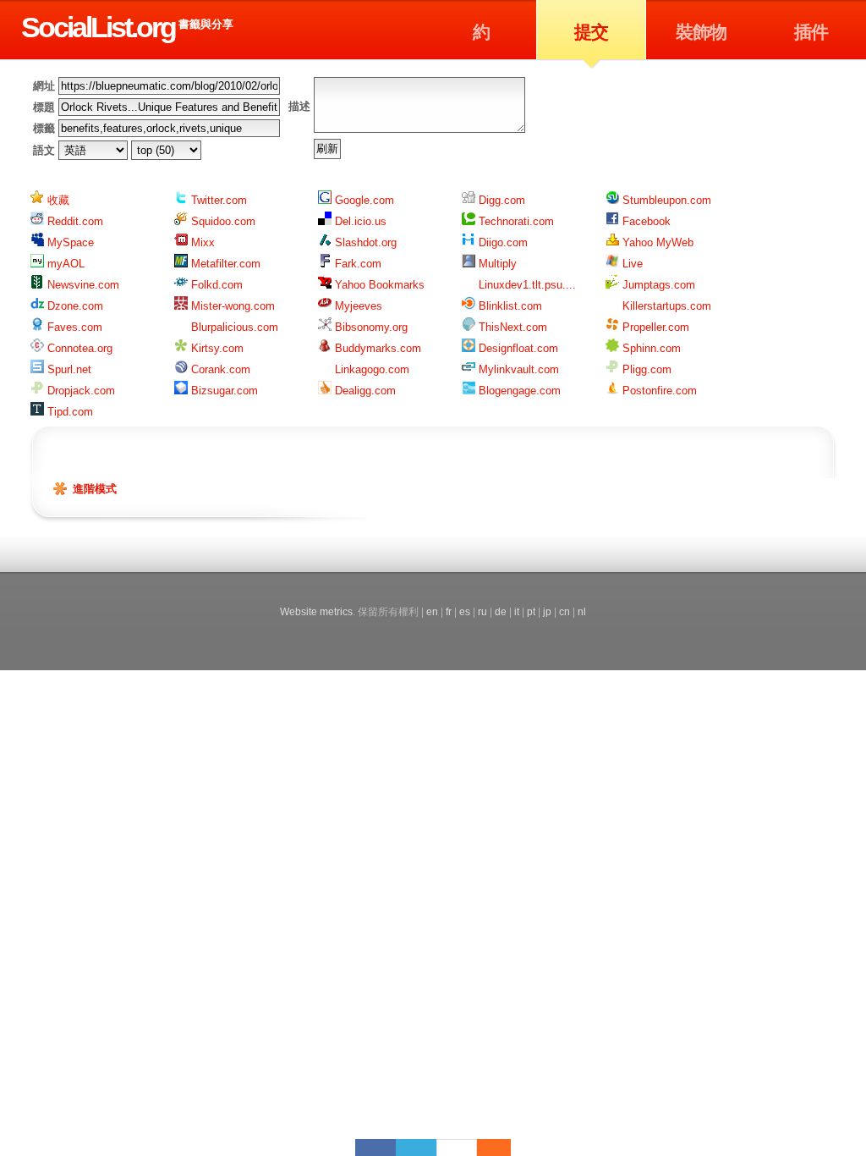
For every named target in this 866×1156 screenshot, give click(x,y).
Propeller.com (654, 327)
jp (547, 611)
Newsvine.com (81, 284)
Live (631, 263)
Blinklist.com (508, 306)
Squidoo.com (221, 221)
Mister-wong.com (231, 306)
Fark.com (356, 263)
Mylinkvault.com (517, 369)
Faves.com (73, 327)
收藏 (56, 200)
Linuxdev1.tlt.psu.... (525, 284)
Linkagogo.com (370, 369)
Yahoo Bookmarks (378, 284)
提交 (591, 31)
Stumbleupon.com (665, 200)
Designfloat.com (516, 348)
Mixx (201, 242)
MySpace (69, 242)
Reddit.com (73, 221)
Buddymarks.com (376, 348)
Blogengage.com (518, 390)
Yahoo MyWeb (656, 242)
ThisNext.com (511, 327)
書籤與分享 (205, 24)
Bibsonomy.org (370, 327)
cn (564, 611)
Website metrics (316, 611)
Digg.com (500, 200)
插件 (811, 31)
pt (531, 611)
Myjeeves (357, 306)
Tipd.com (68, 411)
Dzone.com (73, 306)
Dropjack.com (79, 390)
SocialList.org (98, 27)
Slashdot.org (364, 242)
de (501, 611)
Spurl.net (67, 369)
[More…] (485, 1147)
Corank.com (219, 369)
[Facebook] (375, 1147)
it (516, 611)
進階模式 (95, 488)
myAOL (64, 263)
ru (482, 611)
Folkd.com (215, 284)
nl (582, 611)
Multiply (496, 263)
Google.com (363, 200)
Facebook (645, 221)
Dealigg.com (364, 390)
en (432, 611)
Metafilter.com (224, 263)
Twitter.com (217, 200)
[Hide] (502, 1147)
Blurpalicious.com (233, 327)
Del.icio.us (359, 221)
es (464, 611)
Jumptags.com (657, 284)
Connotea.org (78, 348)
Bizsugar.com (223, 390)
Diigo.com (501, 242)
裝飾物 (701, 31)
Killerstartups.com (665, 306)
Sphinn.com (650, 348)
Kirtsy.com (216, 348)
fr (449, 611)
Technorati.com (514, 221)
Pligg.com (645, 369)
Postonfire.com (658, 390)
